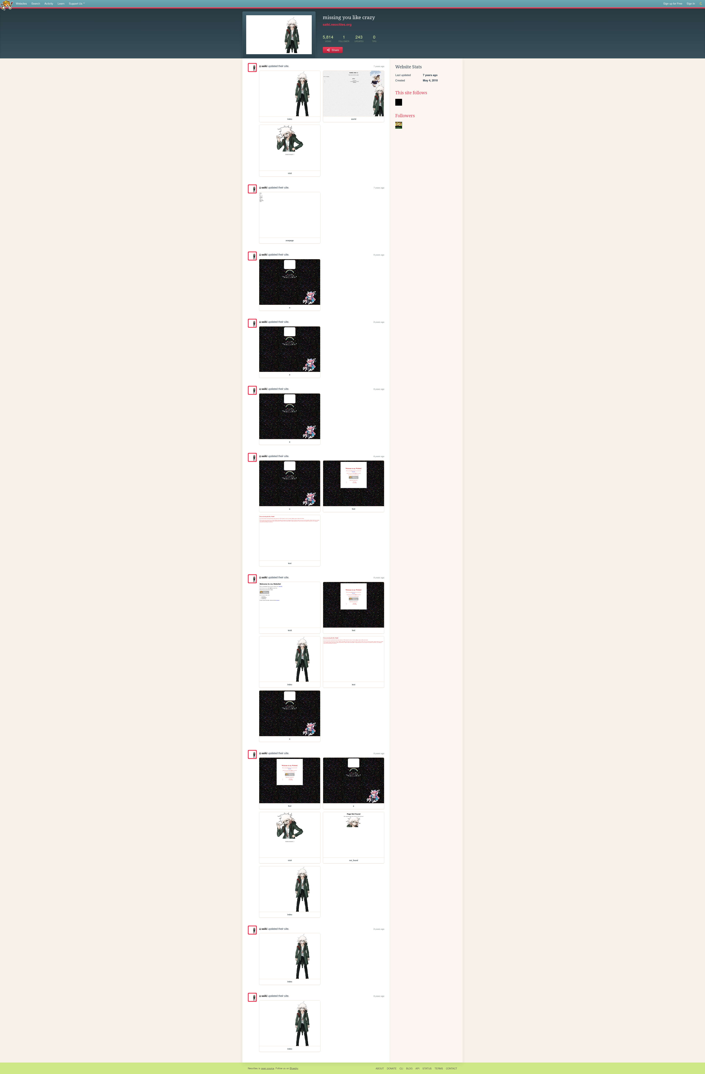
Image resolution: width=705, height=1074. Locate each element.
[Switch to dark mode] (701, 3)
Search (35, 3)
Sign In (691, 3)
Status (427, 1068)
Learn (61, 3)
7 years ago (379, 66)
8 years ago (379, 254)
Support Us (75, 3)
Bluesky (294, 1068)
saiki (264, 66)
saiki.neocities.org (337, 24)
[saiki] (252, 67)
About (380, 1068)
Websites (21, 3)
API (417, 1068)
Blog (409, 1068)
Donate (392, 1068)
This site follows (411, 92)
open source (267, 1068)
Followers (405, 115)
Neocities (253, 1068)
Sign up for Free (672, 3)
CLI (401, 1068)
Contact (451, 1068)
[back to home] (6, 5)
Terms (439, 1068)
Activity (48, 3)
